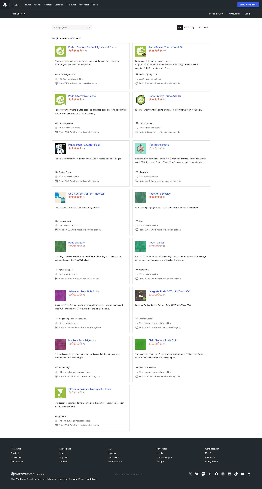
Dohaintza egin (165, 457)
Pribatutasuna (17, 461)
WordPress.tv (115, 461)
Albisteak (15, 453)
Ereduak (63, 461)
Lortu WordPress (248, 5)
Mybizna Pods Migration (82, 340)
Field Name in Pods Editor (163, 340)
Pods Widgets (76, 242)
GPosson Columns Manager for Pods (89, 389)
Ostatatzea (16, 457)
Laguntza (112, 453)
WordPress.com (213, 449)
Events (160, 453)
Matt (208, 453)
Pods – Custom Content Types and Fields (92, 47)
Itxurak (62, 453)
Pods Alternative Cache (82, 96)
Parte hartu (162, 449)
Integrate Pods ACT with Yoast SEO (169, 291)
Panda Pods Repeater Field (84, 144)
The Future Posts (159, 144)
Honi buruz (16, 449)
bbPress (210, 457)
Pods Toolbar (156, 242)
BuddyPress (211, 461)
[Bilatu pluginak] (89, 27)
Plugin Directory (18, 14)
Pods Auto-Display (160, 193)
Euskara (40, 474)
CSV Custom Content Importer (86, 193)
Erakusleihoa (65, 449)
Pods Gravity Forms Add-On (165, 96)
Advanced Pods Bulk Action (84, 291)
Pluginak (63, 457)
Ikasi (110, 449)
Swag (160, 461)
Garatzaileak (114, 457)
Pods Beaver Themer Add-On (166, 47)
